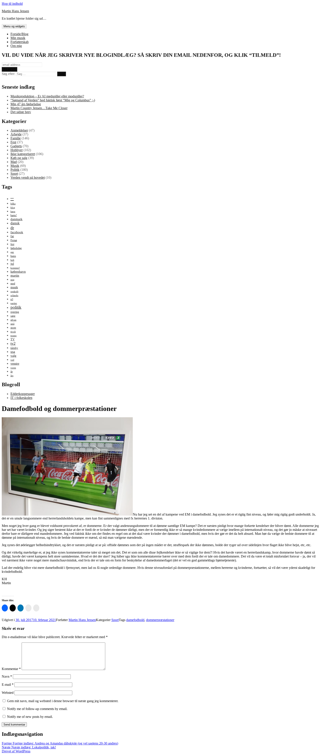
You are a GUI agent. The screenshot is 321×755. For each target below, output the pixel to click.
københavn (18, 271)
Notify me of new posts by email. (30, 717)
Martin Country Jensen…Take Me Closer (38, 108)
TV (12, 339)
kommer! (15, 268)
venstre (14, 363)
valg (13, 355)
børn (12, 211)
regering (14, 311)
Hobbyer (16, 150)
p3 (11, 299)
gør (12, 252)
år (11, 371)
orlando (14, 295)
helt (12, 260)
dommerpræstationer (160, 620)
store (13, 327)
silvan (13, 320)
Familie (15, 138)
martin (14, 275)
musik (14, 287)
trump (13, 335)
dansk (15, 223)
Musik (14, 166)
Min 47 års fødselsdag (25, 104)
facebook (16, 232)
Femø (13, 240)
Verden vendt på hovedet (27, 177)
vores (13, 368)
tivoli (13, 332)
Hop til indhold (12, 3)
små (12, 324)
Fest (13, 142)
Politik (14, 169)
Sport (14, 173)
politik (15, 307)
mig (12, 280)
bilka (13, 204)
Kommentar (11, 669)
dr (12, 227)
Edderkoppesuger (22, 394)
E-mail (8, 684)
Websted (8, 692)
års (11, 375)
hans (13, 256)
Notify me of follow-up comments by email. (37, 709)
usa (12, 351)
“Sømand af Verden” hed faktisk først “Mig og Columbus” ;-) (52, 100)
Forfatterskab (19, 42)
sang (12, 315)
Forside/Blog (19, 34)
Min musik (17, 38)
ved (12, 360)
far (12, 236)
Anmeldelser (19, 130)
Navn (7, 676)
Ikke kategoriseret (22, 154)
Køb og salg (18, 158)
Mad (13, 162)
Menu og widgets (14, 26)
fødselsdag (16, 248)
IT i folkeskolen (21, 398)
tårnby (14, 348)
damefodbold (135, 620)
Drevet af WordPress (16, 751)
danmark (16, 219)
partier (13, 303)
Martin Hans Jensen (15, 11)
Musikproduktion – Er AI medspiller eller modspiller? (47, 96)
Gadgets (16, 146)
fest (12, 244)
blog (12, 207)
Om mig (16, 46)
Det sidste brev (20, 112)
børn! (13, 215)
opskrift (14, 291)
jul (12, 263)
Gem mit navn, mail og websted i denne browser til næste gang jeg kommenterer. (62, 701)
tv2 (13, 343)
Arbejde (16, 134)
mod (12, 283)
